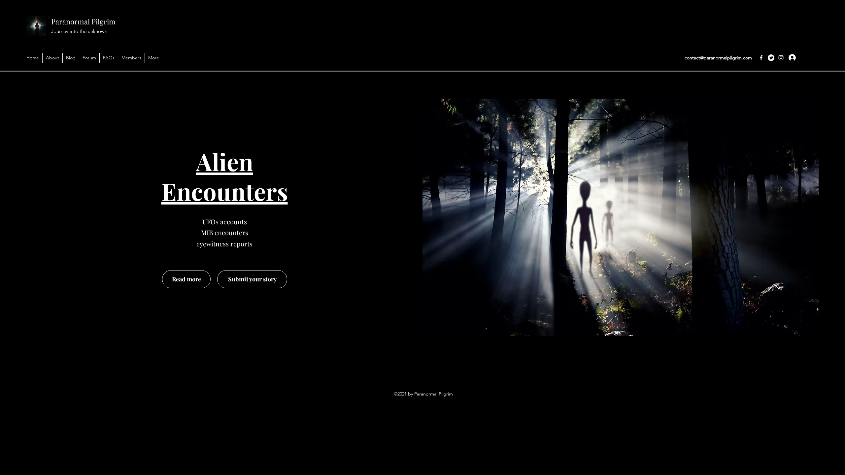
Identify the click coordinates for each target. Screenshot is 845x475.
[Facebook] (761, 57)
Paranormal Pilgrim (83, 21)
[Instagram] (781, 57)
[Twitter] (771, 57)
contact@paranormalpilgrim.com (718, 58)
